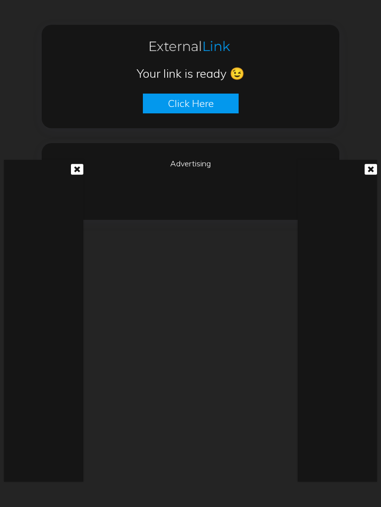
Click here (191, 103)
